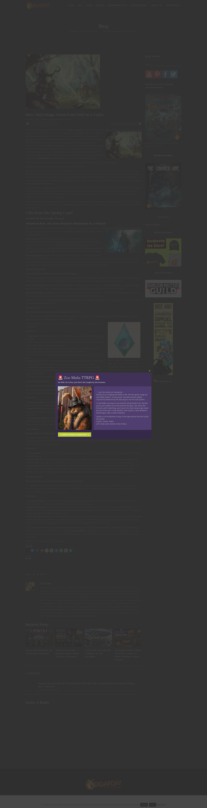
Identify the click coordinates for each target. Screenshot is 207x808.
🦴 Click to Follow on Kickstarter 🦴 (74, 434)
